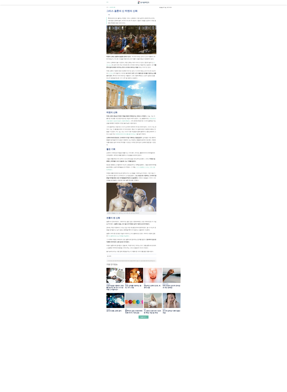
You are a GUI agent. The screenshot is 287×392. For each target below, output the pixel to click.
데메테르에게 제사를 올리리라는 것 (126, 134)
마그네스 (111, 73)
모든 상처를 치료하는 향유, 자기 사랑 (133, 286)
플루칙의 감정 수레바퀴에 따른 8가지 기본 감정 (133, 312)
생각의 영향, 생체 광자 (113, 311)
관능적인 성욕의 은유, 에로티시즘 (152, 286)
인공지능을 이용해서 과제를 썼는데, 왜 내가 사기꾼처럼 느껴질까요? (115, 287)
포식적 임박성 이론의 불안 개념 (171, 312)
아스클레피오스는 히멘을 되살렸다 (118, 236)
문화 (107, 7)
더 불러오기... (143, 317)
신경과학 (108, 284)
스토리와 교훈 (112, 7)
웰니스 (126, 284)
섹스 (145, 284)
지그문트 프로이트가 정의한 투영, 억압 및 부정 (152, 312)
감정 (126, 309)
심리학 (164, 309)
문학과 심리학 (165, 284)
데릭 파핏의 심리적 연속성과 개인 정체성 (171, 286)
